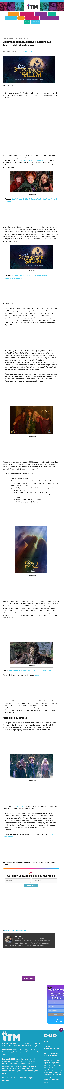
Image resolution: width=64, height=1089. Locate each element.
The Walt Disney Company (17, 930)
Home (4, 38)
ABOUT (46, 1042)
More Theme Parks (27, 14)
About (27, 21)
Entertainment (41, 14)
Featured (52, 14)
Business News (10, 18)
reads (36, 675)
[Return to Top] (61, 1030)
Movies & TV (21, 38)
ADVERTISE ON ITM (51, 1049)
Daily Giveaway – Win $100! (49, 18)
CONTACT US (49, 1046)
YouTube (46, 1035)
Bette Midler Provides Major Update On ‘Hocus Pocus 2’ (30, 670)
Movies (29, 38)
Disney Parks (13, 14)
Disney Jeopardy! (32, 18)
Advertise (35, 21)
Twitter (55, 1035)
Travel (21, 18)
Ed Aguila (28, 51)
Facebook (50, 1035)
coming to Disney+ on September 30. (34, 160)
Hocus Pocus (19, 806)
